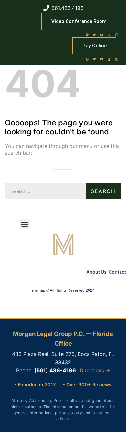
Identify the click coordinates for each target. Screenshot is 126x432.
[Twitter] (94, 34)
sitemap (38, 290)
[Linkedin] (109, 34)
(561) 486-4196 (55, 370)
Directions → (95, 371)
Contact (117, 272)
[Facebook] (87, 34)
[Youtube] (102, 34)
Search (103, 191)
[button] (24, 224)
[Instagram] (117, 34)
